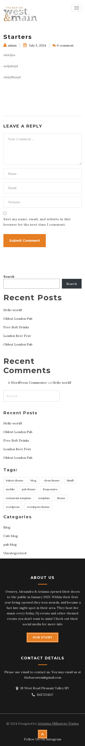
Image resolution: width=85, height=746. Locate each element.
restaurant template (18, 498)
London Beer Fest (17, 336)
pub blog (10, 544)
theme (61, 498)
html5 (70, 480)
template (44, 498)
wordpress (13, 507)
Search (9, 277)
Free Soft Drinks (16, 327)
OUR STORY (42, 637)
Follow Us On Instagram (42, 739)
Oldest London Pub (17, 319)
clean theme (52, 480)
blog (33, 480)
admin (12, 45)
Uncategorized (14, 553)
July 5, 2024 (37, 45)
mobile (10, 489)
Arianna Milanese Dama (58, 723)
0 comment (65, 45)
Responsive (50, 489)
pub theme (29, 489)
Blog (6, 527)
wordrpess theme (38, 507)
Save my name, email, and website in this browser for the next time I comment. (36, 222)
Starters (17, 36)
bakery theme (14, 480)
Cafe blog (10, 536)
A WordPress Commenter (27, 383)
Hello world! (12, 310)
